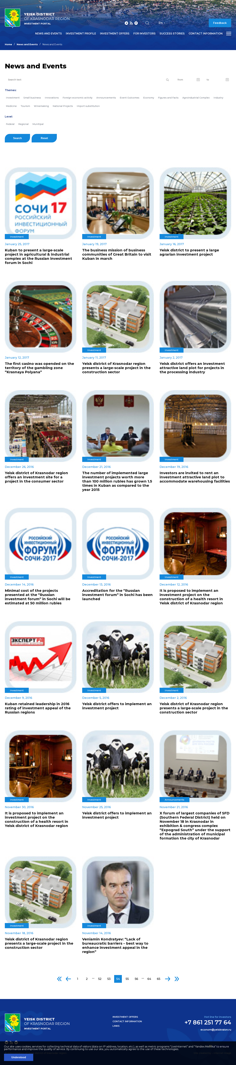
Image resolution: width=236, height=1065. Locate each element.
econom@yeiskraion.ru (216, 1029)
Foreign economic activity (77, 97)
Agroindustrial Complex (196, 97)
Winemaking (41, 106)
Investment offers (114, 33)
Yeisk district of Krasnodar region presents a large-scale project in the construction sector (116, 368)
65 (158, 979)
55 (127, 979)
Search (17, 138)
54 (118, 979)
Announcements (106, 97)
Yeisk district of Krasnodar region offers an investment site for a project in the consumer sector (36, 477)
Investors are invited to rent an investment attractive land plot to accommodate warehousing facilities (195, 477)
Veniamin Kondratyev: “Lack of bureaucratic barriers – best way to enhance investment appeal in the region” (115, 945)
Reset (44, 138)
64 (149, 979)
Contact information (206, 33)
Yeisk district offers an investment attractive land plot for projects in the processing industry (192, 368)
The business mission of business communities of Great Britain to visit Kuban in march (116, 254)
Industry (218, 97)
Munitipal (38, 124)
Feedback (220, 22)
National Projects (63, 106)
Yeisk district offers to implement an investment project (117, 706)
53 (109, 979)
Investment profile (81, 33)
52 (99, 979)
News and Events (27, 44)
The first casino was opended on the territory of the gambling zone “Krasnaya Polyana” (39, 368)
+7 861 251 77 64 (207, 1022)
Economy (148, 97)
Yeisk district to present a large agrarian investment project (189, 252)
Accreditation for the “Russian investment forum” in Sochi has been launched (117, 595)
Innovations (52, 97)
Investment (13, 97)
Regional (23, 124)
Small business (32, 97)
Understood (18, 1057)
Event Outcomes (129, 97)
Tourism (25, 106)
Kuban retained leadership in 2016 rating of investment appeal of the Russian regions (38, 708)
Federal (10, 124)
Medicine (11, 106)
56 (136, 979)
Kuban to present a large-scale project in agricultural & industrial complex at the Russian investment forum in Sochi (38, 256)
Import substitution (88, 106)
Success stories (172, 33)
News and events (48, 33)
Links (116, 1025)
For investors (144, 33)
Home (8, 44)
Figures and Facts (168, 97)
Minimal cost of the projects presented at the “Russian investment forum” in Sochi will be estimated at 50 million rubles (37, 597)
